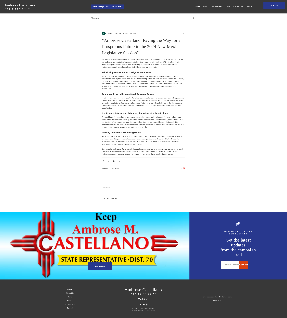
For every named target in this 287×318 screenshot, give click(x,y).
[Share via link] (119, 161)
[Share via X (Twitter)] (109, 161)
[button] (193, 18)
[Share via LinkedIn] (114, 161)
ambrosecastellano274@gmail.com (217, 297)
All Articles (95, 18)
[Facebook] (141, 304)
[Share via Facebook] (103, 161)
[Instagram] (147, 304)
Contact (70, 308)
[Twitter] (144, 304)
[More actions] (183, 33)
